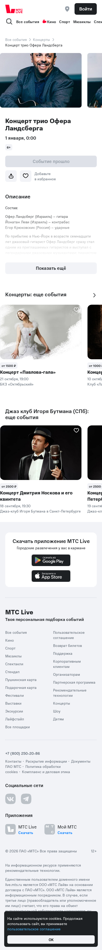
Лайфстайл (14, 718)
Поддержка (62, 653)
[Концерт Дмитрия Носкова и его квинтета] (41, 452)
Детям (58, 718)
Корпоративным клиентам (67, 663)
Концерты (41, 39)
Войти (85, 9)
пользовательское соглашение (34, 928)
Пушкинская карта (21, 679)
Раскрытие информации (46, 761)
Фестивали (14, 695)
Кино (51, 21)
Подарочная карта (21, 687)
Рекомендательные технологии (70, 692)
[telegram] (26, 799)
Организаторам (66, 674)
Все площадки (17, 726)
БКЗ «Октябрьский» (16, 384)
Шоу (56, 711)
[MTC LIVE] (14, 9)
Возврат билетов (67, 645)
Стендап (12, 671)
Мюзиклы (82, 21)
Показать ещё (51, 268)
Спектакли (14, 663)
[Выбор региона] (67, 9)
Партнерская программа (74, 682)
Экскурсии (14, 711)
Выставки (13, 703)
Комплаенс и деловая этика (46, 771)
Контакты (13, 761)
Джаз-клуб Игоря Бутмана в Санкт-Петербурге (40, 511)
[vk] (10, 799)
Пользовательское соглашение (69, 635)
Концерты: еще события (35, 294)
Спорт (64, 21)
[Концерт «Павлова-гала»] (41, 332)
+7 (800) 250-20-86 (22, 753)
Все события (27, 21)
